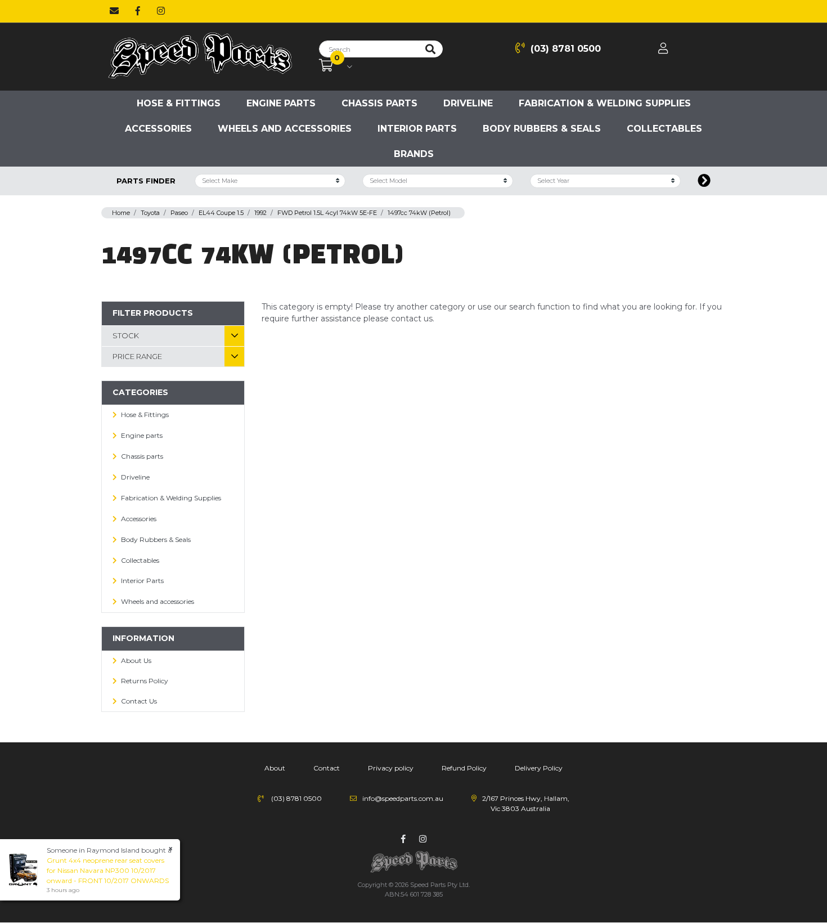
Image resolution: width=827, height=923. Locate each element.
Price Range (137, 356)
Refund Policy (464, 768)
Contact (326, 768)
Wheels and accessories (285, 128)
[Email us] (114, 11)
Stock (126, 335)
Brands (414, 154)
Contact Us (139, 701)
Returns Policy (144, 680)
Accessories (158, 128)
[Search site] (430, 49)
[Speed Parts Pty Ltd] (199, 56)
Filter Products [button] (153, 313)
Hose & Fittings (179, 103)
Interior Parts (417, 128)
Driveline (468, 103)
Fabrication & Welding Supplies (605, 103)
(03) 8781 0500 (566, 48)
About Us (136, 660)
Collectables (664, 128)
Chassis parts (379, 103)
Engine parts (281, 103)
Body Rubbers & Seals (542, 128)
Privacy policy (391, 768)
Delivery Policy (539, 768)
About (274, 768)
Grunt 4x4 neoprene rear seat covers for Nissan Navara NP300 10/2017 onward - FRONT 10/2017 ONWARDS (108, 870)
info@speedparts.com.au (402, 798)
